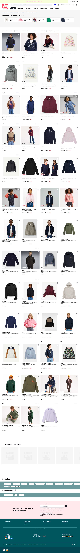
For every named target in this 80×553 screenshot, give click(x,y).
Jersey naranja (24, 483)
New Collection (29, 8)
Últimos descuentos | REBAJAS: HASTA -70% (34, 1)
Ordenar (4, 31)
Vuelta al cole (20, 8)
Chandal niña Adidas (15, 486)
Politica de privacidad (23, 544)
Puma (16, 495)
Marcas (51, 8)
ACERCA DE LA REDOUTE (46, 521)
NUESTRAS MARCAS (65, 521)
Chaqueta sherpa (16, 483)
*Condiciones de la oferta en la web (33, 544)
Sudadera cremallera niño (32, 12)
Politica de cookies (16, 544)
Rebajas (36, 8)
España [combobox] (75, 544)
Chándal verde (7, 486)
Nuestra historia (43, 8)
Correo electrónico (44, 504)
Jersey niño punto (7, 483)
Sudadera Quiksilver (58, 483)
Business (57, 8)
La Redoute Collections (8, 495)
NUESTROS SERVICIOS (27, 521)
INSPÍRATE (25, 523)
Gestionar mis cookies (43, 544)
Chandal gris (31, 483)
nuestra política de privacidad (46, 513)
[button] (76, 5)
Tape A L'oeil (21, 495)
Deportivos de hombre (40, 483)
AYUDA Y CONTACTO (8, 521)
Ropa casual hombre (68, 483)
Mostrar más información (40, 528)
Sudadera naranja (49, 483)
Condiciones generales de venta (7, 544)
